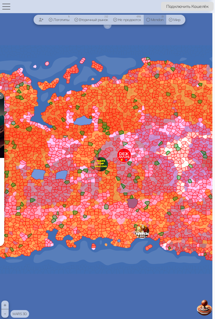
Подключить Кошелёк (187, 6)
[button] (142, 231)
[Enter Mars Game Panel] (204, 308)
